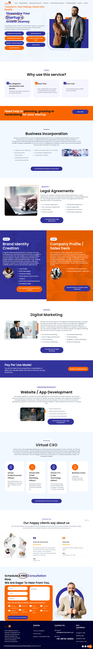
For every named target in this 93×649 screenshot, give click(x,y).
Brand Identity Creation (14, 38)
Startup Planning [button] (23, 3)
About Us (80, 3)
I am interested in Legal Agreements (52, 220)
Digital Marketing (14, 48)
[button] (86, 520)
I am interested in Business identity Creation (29, 289)
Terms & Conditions (38, 631)
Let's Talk (80, 112)
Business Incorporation (14, 33)
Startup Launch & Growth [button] (35, 3)
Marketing (47, 310)
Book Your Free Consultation (18, 617)
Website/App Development (46, 387)
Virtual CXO (46, 441)
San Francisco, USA (81, 641)
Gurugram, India (80, 633)
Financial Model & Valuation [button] (57, 3)
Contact (86, 3)
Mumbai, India (80, 636)
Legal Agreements (35, 33)
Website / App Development (14, 43)
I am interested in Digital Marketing (52, 350)
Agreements (45, 187)
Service (46, 70)
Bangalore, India (80, 638)
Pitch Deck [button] (45, 3)
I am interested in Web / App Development (60, 421)
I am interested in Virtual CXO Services (46, 501)
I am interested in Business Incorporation (46, 169)
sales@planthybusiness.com (65, 632)
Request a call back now (78, 369)
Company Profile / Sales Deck (35, 39)
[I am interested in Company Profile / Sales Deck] (77, 282)
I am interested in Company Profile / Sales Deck (77, 288)
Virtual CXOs (35, 45)
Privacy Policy (37, 633)
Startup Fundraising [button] (71, 3)
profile (54, 239)
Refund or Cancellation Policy (41, 636)
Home (16, 3)
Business (46, 129)
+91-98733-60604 (64, 639)
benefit (6, 239)
